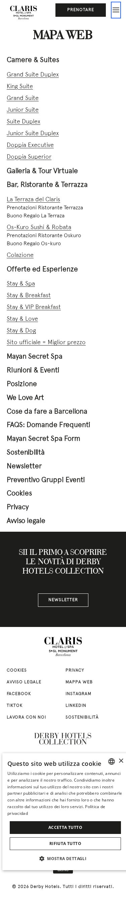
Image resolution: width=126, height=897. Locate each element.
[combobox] (111, 761)
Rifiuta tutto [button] (65, 843)
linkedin (76, 706)
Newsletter (24, 466)
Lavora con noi (26, 718)
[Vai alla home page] (23, 11)
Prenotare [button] (80, 10)
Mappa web (79, 682)
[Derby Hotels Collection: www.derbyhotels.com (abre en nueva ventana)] (63, 739)
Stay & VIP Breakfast (34, 307)
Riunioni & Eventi (33, 370)
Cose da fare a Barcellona (47, 412)
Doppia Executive (30, 145)
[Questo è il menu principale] (116, 10)
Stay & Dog (21, 331)
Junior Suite (23, 110)
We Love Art (25, 398)
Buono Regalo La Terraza (36, 216)
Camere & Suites (33, 60)
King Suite (20, 87)
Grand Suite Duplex (33, 75)
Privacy (18, 507)
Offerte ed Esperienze (42, 269)
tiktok (15, 706)
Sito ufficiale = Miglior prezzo (46, 343)
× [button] (120, 760)
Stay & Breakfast (29, 296)
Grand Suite (23, 98)
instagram (78, 694)
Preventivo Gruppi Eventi (46, 480)
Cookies (19, 493)
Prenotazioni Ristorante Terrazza (45, 208)
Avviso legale (26, 521)
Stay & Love (22, 319)
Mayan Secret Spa (34, 357)
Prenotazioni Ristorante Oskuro (44, 235)
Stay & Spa (21, 284)
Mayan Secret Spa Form (43, 439)
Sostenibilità (26, 453)
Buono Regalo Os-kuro (34, 244)
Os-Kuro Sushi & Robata (39, 227)
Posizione (22, 384)
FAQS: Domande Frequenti (48, 425)
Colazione (20, 255)
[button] (65, 858)
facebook (19, 694)
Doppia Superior (29, 157)
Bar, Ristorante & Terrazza (47, 185)
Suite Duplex (23, 122)
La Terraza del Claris (33, 200)
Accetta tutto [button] (65, 827)
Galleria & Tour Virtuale (42, 171)
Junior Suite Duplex (33, 134)
